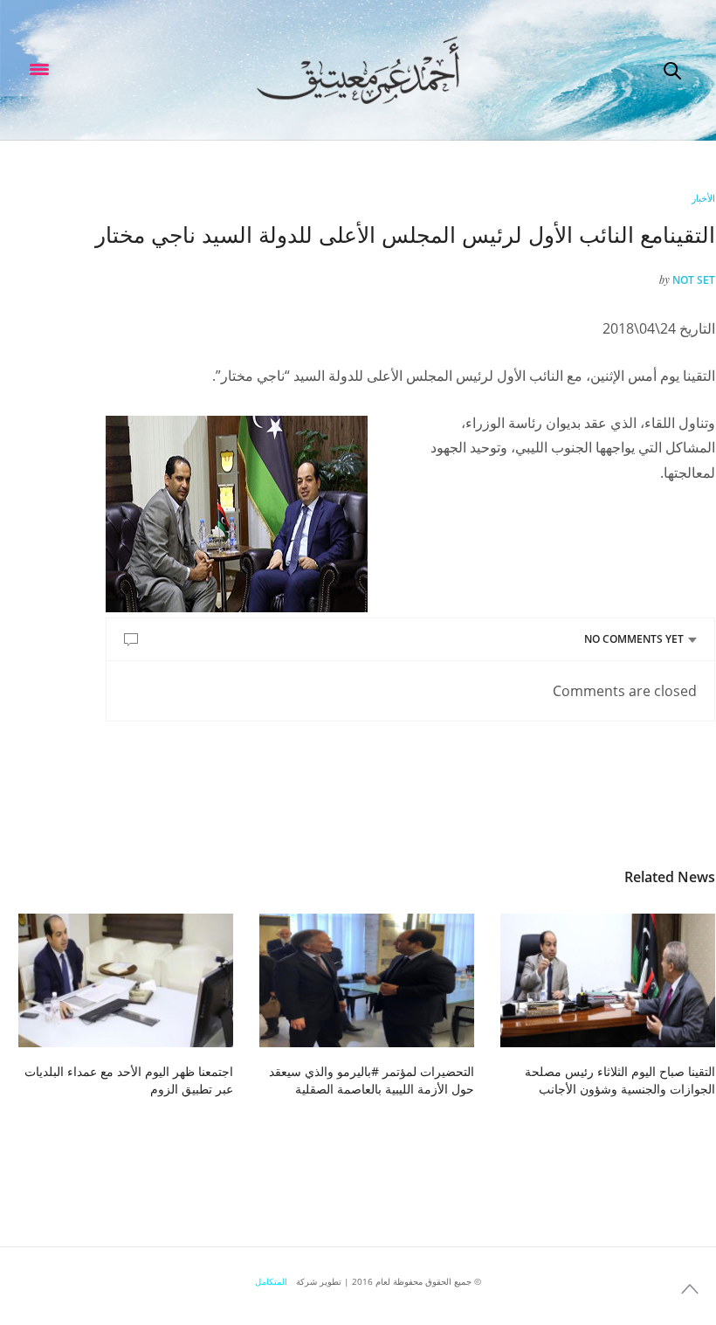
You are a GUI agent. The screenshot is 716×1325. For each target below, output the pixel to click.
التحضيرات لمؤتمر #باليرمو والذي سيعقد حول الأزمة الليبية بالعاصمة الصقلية (371, 1080)
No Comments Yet (634, 638)
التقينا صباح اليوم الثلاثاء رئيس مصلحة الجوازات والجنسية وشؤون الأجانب (620, 1080)
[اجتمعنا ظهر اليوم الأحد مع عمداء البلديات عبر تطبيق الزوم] (125, 981)
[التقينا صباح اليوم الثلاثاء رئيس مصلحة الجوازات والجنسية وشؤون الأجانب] (607, 981)
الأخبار (703, 197)
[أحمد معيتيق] (357, 70)
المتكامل (271, 1281)
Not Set (693, 280)
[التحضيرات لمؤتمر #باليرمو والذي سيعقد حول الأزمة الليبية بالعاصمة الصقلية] (366, 981)
